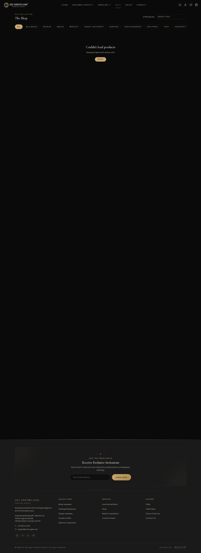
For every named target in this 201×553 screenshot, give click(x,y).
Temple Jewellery (66, 513)
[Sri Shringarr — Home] (16, 5)
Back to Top (180, 547)
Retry (100, 59)
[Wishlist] (191, 5)
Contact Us (151, 518)
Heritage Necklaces (67, 509)
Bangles (47, 27)
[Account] (185, 5)
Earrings (114, 27)
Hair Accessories (132, 27)
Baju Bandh (31, 27)
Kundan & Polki (65, 518)
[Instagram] (17, 535)
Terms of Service (153, 513)
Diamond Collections (67, 522)
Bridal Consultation (110, 513)
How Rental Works (110, 504)
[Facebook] (22, 535)
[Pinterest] (33, 535)
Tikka (166, 27)
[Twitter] (28, 535)
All (18, 27)
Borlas (60, 27)
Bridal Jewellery (65, 504)
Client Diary (151, 509)
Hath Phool (152, 27)
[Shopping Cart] (196, 5)
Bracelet (74, 27)
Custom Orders (108, 518)
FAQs (148, 504)
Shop (104, 509)
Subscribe (121, 477)
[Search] (180, 5)
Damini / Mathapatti (94, 27)
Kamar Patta (181, 27)
